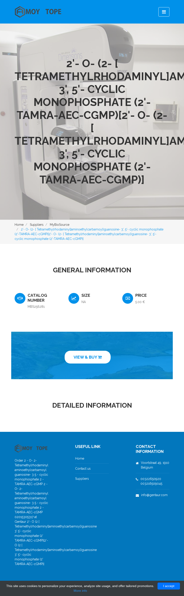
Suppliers (37, 224)
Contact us (83, 468)
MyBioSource (59, 224)
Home (19, 224)
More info (80, 590)
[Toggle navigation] (163, 12)
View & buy (86, 357)
